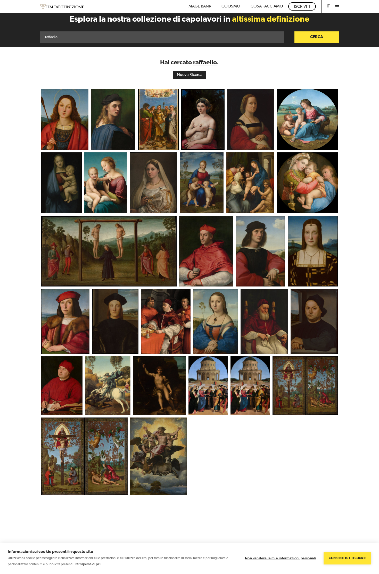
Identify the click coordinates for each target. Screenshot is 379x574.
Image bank (199, 6)
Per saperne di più (88, 564)
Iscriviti (302, 7)
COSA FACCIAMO (267, 6)
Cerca (316, 37)
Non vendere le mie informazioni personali (280, 558)
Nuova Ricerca (189, 75)
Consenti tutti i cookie (347, 558)
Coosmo (230, 6)
